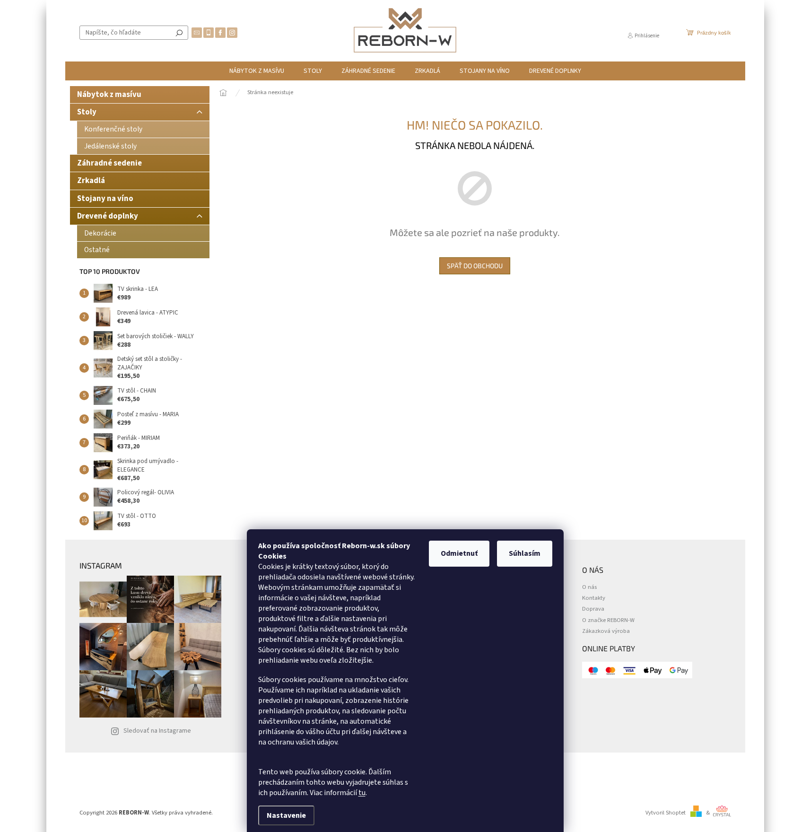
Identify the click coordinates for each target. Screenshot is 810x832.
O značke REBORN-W (608, 620)
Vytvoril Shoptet (665, 812)
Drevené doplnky (107, 216)
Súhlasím (524, 553)
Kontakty (593, 598)
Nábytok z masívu (109, 94)
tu (362, 793)
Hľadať (179, 32)
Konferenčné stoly (113, 129)
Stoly (86, 112)
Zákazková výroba (606, 631)
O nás (589, 587)
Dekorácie (100, 233)
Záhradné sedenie (109, 163)
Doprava (593, 609)
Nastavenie (286, 815)
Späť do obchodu (475, 266)
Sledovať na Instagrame (157, 731)
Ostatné (97, 250)
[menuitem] (257, 70)
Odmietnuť (459, 553)
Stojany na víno (105, 198)
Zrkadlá (91, 180)
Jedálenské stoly (110, 146)
